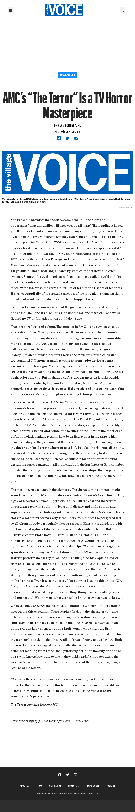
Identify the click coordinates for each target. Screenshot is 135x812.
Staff (39, 785)
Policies (111, 785)
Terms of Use (92, 785)
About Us (25, 785)
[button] (11, 10)
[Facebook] (59, 774)
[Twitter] (67, 774)
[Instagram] (75, 774)
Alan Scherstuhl (69, 125)
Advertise (73, 785)
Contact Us (55, 785)
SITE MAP (93, 794)
